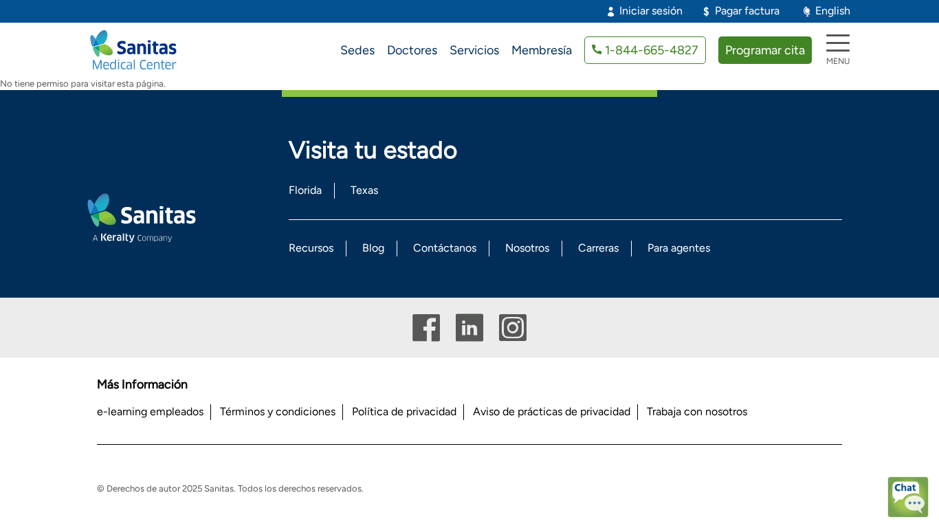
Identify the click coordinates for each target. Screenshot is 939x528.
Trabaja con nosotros (697, 411)
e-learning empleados (150, 411)
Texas (364, 190)
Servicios (474, 50)
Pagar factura (747, 10)
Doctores (412, 50)
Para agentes (679, 247)
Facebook (426, 327)
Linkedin (469, 327)
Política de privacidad (404, 411)
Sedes (357, 50)
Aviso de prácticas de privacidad (551, 411)
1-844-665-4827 (651, 50)
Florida (305, 190)
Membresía (541, 50)
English (832, 10)
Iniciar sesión (651, 10)
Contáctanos (444, 247)
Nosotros (527, 247)
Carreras (598, 247)
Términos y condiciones (277, 411)
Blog (373, 247)
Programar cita (765, 50)
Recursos (311, 247)
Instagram (513, 327)
